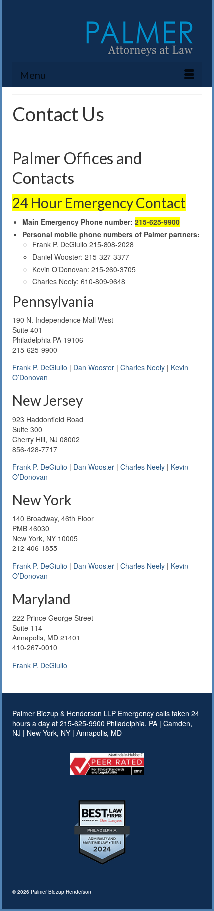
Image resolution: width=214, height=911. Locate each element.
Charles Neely (142, 367)
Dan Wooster (93, 367)
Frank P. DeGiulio (39, 367)
